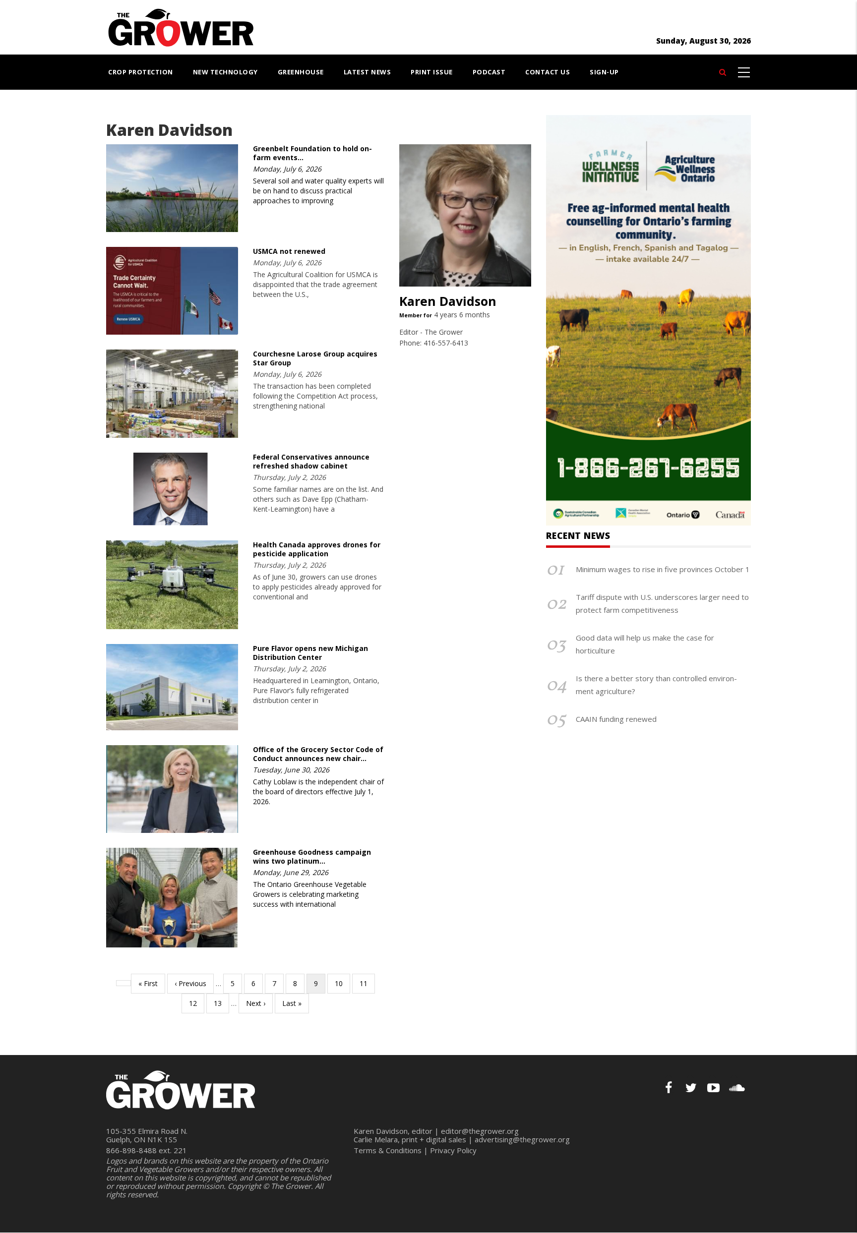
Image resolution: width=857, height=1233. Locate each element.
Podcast (489, 71)
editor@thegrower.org (480, 1131)
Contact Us (547, 71)
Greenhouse (301, 71)
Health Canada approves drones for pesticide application (316, 549)
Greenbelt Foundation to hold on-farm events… (312, 153)
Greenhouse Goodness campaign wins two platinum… (312, 856)
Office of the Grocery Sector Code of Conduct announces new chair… (318, 754)
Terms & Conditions (388, 1150)
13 (221, 1003)
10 (342, 983)
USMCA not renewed (289, 251)
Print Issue (432, 71)
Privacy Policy (453, 1150)
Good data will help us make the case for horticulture (645, 644)
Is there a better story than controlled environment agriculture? (656, 684)
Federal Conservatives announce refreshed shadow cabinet (311, 461)
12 (196, 1003)
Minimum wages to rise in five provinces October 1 (663, 569)
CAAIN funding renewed (616, 719)
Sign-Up (604, 71)
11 (367, 983)
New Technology (225, 71)
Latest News (367, 71)
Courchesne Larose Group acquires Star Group (315, 358)
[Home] (180, 26)
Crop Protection (140, 71)
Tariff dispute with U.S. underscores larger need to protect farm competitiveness (662, 603)
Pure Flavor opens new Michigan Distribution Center (310, 653)
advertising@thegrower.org (522, 1139)
